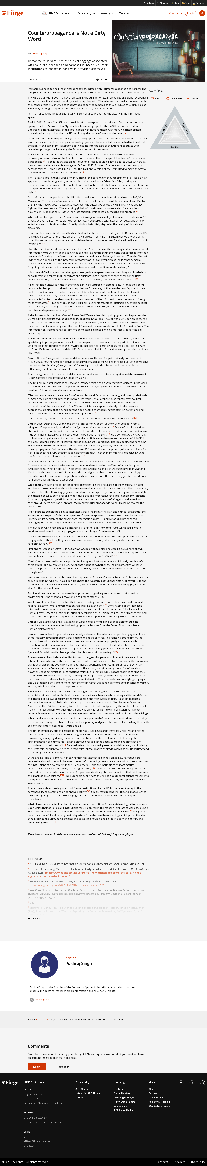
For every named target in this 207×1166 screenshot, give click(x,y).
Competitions (156, 1097)
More (122, 13)
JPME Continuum (59, 13)
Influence (28, 1137)
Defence (150, 3)
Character (29, 1145)
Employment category (35, 1117)
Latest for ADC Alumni (87, 1093)
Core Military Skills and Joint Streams (43, 1122)
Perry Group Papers (124, 1101)
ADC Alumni (81, 1089)
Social (27, 1132)
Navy (177, 3)
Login (36, 1066)
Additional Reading (159, 1101)
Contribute (175, 13)
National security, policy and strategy (43, 1103)
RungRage (42, 999)
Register (63, 1066)
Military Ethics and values (37, 1141)
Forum (79, 1097)
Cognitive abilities (33, 1094)
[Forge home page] (12, 13)
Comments (176, 98)
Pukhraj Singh (38, 53)
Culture (27, 1150)
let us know (43, 1019)
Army (187, 3)
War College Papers (159, 1106)
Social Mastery (122, 1093)
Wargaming (120, 1106)
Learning (105, 13)
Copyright (162, 1162)
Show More (34, 918)
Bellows (153, 1093)
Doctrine (118, 1089)
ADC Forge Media (123, 1110)
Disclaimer (179, 1162)
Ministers (164, 3)
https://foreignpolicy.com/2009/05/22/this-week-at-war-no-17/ (66, 885)
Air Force (200, 3)
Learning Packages (124, 1097)
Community (84, 13)
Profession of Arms (34, 1098)
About (152, 1089)
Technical (29, 1112)
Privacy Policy (197, 1162)
